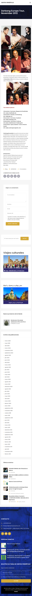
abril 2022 (7, 377)
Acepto (16, 591)
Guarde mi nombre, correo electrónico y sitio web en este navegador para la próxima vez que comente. (17, 218)
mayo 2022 (7, 374)
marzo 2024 (8, 348)
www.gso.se (9, 116)
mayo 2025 (7, 343)
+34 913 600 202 (7, 523)
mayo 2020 (7, 396)
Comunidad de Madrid (15, 493)
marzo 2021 (7, 384)
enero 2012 (7, 444)
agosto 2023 (8, 355)
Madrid (22, 493)
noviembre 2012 (8, 432)
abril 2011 (7, 449)
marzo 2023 (8, 365)
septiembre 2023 (9, 353)
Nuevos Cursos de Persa (15, 481)
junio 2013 (7, 420)
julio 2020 (7, 391)
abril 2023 (7, 362)
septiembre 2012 (9, 434)
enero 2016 (7, 415)
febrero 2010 (8, 454)
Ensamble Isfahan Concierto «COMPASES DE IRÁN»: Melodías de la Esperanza (19, 498)
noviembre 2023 (9, 350)
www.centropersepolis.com (13, 128)
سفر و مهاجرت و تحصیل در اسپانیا (12, 285)
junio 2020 (7, 393)
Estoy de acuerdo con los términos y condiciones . (14, 576)
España (20, 501)
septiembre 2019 (9, 408)
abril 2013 (7, 422)
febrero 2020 (8, 403)
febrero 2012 (8, 442)
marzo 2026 (8, 341)
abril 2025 (7, 345)
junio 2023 (7, 360)
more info (8, 150)
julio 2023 (7, 357)
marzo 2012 (7, 439)
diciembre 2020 (8, 386)
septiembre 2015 (9, 417)
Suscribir (16, 580)
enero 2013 (7, 427)
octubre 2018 (8, 413)
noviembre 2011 (8, 446)
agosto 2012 (8, 437)
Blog (6, 169)
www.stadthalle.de (11, 113)
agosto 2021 (8, 381)
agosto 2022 (8, 367)
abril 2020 (7, 398)
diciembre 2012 (8, 430)
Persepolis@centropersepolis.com (11, 526)
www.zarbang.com (11, 119)
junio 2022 (7, 372)
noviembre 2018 (8, 410)
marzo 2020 (8, 401)
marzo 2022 (8, 379)
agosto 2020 (8, 389)
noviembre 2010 (8, 451)
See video (5, 165)
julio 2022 (7, 369)
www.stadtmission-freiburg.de (14, 123)
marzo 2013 (7, 425)
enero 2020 (7, 406)
